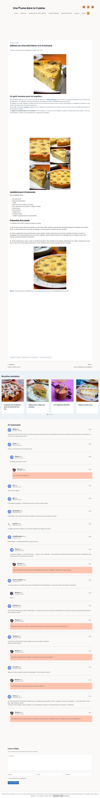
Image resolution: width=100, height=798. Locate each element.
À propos (76, 13)
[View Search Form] (88, 13)
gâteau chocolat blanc (16, 357)
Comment (11, 756)
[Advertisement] (50, 30)
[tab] (47, 414)
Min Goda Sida (39, 291)
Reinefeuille (16, 511)
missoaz (15, 523)
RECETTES (23, 13)
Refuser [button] (61, 795)
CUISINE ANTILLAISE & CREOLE (37, 13)
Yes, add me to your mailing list (17, 778)
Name (10, 774)
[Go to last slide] (4, 396)
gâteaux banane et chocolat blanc (30, 357)
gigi (14, 498)
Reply (90, 429)
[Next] (96, 396)
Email (38, 774)
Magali (15, 429)
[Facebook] (84, 7)
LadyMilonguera (18, 536)
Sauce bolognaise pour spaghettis (83, 366)
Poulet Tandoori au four (14, 366)
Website (68, 774)
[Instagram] (88, 7)
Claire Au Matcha (18, 580)
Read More (66, 796)
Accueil (16, 13)
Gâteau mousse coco (85, 405)
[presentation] (13, 390)
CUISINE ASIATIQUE (66, 13)
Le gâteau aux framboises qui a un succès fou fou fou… (12, 407)
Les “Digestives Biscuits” (62, 405)
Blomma (19, 469)
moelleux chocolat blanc (45, 357)
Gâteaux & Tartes (14, 42)
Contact (83, 13)
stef (14, 485)
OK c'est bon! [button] (56, 795)
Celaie (14, 443)
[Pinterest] (92, 7)
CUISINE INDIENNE (53, 13)
